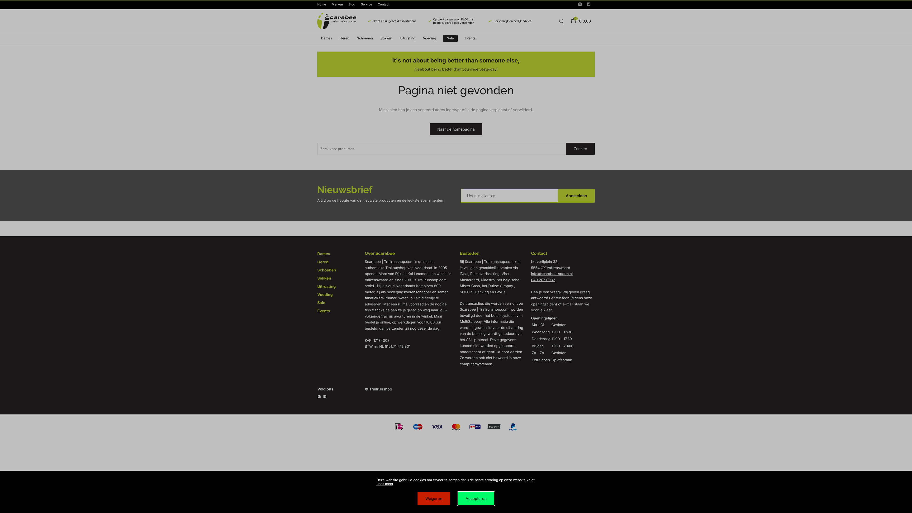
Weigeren (433, 498)
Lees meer (384, 484)
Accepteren (476, 498)
